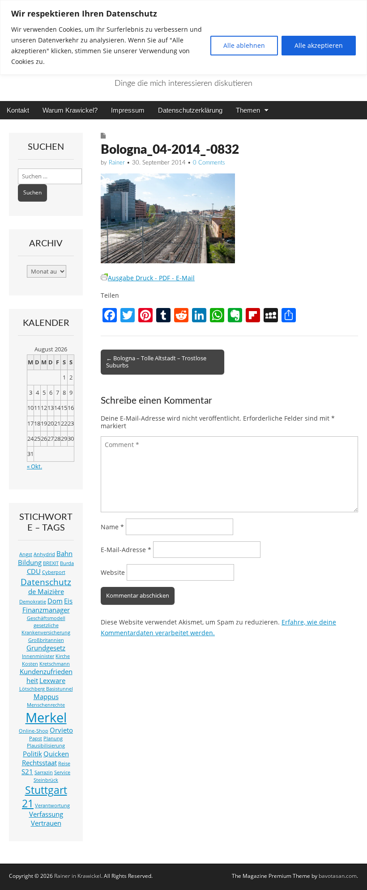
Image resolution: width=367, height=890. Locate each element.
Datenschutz (46, 582)
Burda (67, 563)
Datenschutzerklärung (190, 110)
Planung (53, 738)
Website (113, 572)
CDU (34, 571)
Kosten (30, 664)
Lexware (52, 680)
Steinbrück (46, 780)
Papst (35, 738)
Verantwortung (52, 805)
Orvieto (61, 730)
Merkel (46, 717)
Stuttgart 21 (44, 796)
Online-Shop (33, 731)
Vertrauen (46, 823)
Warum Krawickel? (70, 110)
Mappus (46, 696)
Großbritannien (46, 640)
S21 (27, 771)
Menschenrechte (46, 705)
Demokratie (32, 602)
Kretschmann (54, 664)
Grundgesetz (45, 648)
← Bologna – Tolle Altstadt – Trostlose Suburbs (156, 361)
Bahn (64, 553)
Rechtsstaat (39, 763)
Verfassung (46, 814)
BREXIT (51, 563)
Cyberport (53, 572)
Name (112, 527)
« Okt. (34, 466)
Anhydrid (44, 554)
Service (62, 772)
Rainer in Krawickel (77, 876)
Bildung (30, 562)
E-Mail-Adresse (126, 549)
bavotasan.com (338, 876)
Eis (68, 601)
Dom (55, 601)
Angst (25, 554)
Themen (248, 110)
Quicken (56, 754)
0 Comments (209, 163)
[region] (183, 37)
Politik (32, 754)
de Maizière (46, 591)
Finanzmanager (46, 610)
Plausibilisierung (46, 745)
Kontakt (18, 110)
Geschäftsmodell (46, 618)
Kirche (62, 656)
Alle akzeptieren (318, 45)
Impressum (128, 110)
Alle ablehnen (244, 45)
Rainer (117, 163)
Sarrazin (43, 772)
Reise (64, 763)
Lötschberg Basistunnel (46, 689)
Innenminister (38, 656)
